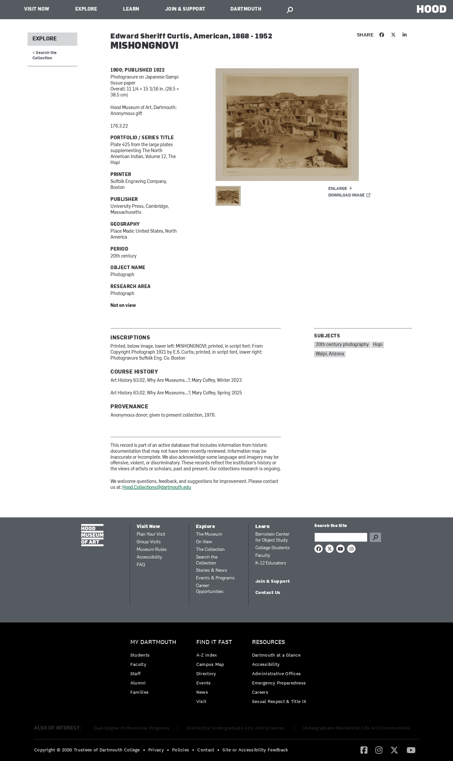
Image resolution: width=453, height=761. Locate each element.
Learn (131, 9)
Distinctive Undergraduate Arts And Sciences (236, 728)
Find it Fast (214, 642)
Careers (260, 692)
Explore (86, 9)
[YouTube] (411, 749)
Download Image (346, 196)
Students (140, 655)
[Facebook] (363, 749)
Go (375, 537)
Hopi (377, 344)
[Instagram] (378, 749)
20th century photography (342, 344)
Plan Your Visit (151, 534)
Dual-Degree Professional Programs (132, 728)
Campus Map (210, 664)
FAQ (141, 564)
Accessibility (149, 557)
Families (139, 692)
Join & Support (185, 9)
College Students (272, 548)
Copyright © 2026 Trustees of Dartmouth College (87, 750)
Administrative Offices (276, 673)
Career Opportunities (210, 588)
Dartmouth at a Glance (276, 655)
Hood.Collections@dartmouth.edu (156, 487)
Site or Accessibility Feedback (255, 750)
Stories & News (211, 570)
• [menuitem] (144, 750)
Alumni (138, 683)
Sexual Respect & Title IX (279, 701)
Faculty (262, 555)
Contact (205, 750)
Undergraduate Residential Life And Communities (356, 728)
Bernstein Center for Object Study (272, 537)
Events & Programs (215, 578)
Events (203, 683)
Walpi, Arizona (330, 354)
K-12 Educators (270, 563)
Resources (268, 642)
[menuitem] (155, 668)
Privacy (156, 750)
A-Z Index (206, 655)
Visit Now (36, 9)
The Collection (210, 549)
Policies (180, 750)
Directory (206, 673)
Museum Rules (152, 549)
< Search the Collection (44, 55)
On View (204, 542)
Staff (135, 673)
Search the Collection (207, 560)
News (202, 692)
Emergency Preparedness (279, 683)
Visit (201, 701)
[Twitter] (394, 749)
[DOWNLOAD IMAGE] (295, 124)
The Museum (209, 534)
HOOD (431, 9)
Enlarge (337, 189)
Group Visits (149, 542)
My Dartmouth (153, 642)
